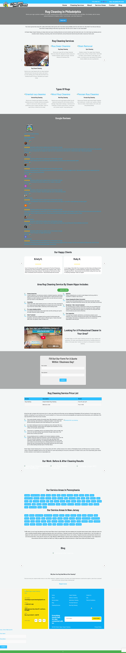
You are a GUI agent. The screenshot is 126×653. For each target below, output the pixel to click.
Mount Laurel (54, 521)
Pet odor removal (73, 602)
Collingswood (84, 521)
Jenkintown (64, 504)
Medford (79, 515)
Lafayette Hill (77, 504)
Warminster (62, 501)
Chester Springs (72, 498)
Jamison (83, 498)
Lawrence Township (86, 518)
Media (51, 501)
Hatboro (86, 495)
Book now (63, 20)
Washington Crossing (35, 495)
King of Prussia (71, 504)
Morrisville (64, 495)
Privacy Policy (98, 627)
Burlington (27, 524)
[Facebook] (101, 1)
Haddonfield (90, 515)
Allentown (38, 518)
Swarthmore (42, 501)
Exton (48, 501)
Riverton (43, 518)
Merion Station (84, 504)
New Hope (48, 495)
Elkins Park (39, 504)
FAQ (87, 597)
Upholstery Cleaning (73, 600)
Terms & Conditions (90, 600)
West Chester (60, 498)
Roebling (90, 521)
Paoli (31, 501)
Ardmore (88, 501)
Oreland (26, 507)
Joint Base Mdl (97, 521)
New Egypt (73, 521)
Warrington (56, 501)
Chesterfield (55, 515)
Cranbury (32, 521)
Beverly (54, 524)
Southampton (69, 495)
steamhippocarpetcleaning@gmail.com (35, 599)
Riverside (45, 524)
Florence (78, 521)
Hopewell (84, 515)
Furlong (66, 498)
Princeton (67, 515)
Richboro (54, 495)
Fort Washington (51, 504)
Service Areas (100, 5)
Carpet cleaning (72, 595)
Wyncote (44, 507)
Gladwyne (58, 504)
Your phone (44, 372)
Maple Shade (78, 524)
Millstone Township (48, 515)
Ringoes (95, 515)
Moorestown (73, 515)
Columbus (38, 521)
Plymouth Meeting (32, 507)
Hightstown (27, 521)
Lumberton (44, 521)
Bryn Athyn (94, 501)
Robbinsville (49, 518)
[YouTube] (40, 620)
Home (64, 5)
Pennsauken (72, 524)
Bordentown (61, 521)
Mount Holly (67, 521)
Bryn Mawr (99, 501)
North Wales (96, 504)
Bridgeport (74, 501)
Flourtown (45, 504)
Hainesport (60, 518)
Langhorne (82, 495)
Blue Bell (26, 501)
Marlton (48, 521)
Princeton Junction (39, 515)
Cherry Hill (27, 518)
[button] (21, 60)
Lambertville (78, 518)
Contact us (88, 595)
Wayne (87, 498)
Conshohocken (28, 504)
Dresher (33, 504)
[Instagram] (103, 1)
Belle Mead (32, 515)
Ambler (58, 495)
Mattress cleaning (73, 597)
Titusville (54, 518)
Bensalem (54, 498)
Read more (63, 584)
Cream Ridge (72, 518)
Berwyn (78, 498)
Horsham (42, 498)
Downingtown (36, 501)
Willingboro (32, 524)
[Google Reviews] (106, 1)
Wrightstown (38, 524)
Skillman (26, 515)
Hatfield (78, 501)
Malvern (98, 498)
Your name (44, 365)
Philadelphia (27, 495)
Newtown (43, 495)
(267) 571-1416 (63, 290)
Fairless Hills (48, 498)
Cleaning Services (77, 5)
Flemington (32, 518)
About (89, 5)
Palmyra (49, 524)
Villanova (39, 507)
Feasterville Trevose (28, 498)
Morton (83, 501)
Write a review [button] (27, 139)
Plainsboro (66, 518)
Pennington (62, 515)
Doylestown (93, 498)
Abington (92, 495)
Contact (112, 5)
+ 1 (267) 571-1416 (29, 604)
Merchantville (59, 524)
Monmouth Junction (95, 518)
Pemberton (66, 524)
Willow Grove (36, 498)
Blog (120, 5)
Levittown (76, 495)
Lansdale (68, 501)
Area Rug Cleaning (73, 605)
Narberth (90, 504)
